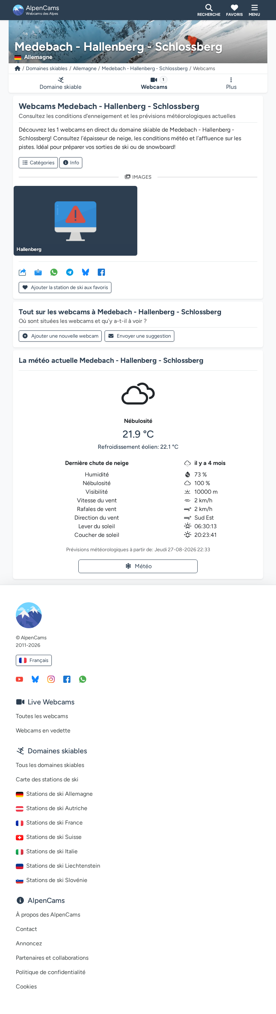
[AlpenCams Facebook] (66, 679)
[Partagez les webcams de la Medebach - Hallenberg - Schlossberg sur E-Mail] (38, 272)
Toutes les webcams (42, 716)
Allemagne (85, 68)
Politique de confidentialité (51, 972)
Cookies (26, 986)
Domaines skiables (47, 68)
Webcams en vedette (43, 730)
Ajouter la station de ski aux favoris (69, 287)
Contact (26, 929)
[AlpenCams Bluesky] (35, 679)
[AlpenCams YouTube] (19, 679)
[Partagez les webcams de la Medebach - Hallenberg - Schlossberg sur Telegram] (69, 272)
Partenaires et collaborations (52, 957)
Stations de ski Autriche (56, 808)
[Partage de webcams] (22, 272)
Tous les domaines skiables (50, 765)
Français (39, 660)
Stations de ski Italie (52, 851)
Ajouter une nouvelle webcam (64, 336)
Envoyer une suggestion (144, 336)
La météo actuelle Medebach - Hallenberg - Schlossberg (111, 360)
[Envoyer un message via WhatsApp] (82, 679)
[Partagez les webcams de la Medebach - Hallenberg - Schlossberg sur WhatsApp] (54, 272)
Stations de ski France (54, 822)
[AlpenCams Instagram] (51, 679)
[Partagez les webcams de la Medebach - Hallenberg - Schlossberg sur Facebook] (101, 272)
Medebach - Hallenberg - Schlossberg (145, 68)
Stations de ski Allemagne (59, 793)
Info (74, 163)
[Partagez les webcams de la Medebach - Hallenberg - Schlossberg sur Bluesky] (85, 272)
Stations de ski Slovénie (56, 880)
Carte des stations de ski (47, 779)
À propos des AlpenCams (48, 914)
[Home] (17, 68)
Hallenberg (29, 249)
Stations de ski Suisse (54, 836)
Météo (143, 566)
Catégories (42, 163)
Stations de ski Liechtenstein (63, 865)
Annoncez (29, 943)
